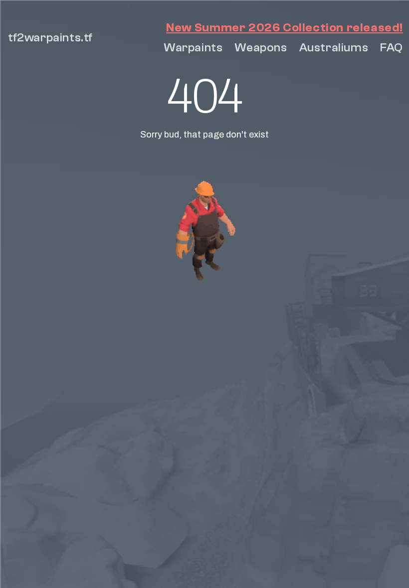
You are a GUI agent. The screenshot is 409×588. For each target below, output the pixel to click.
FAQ (391, 47)
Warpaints (193, 47)
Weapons (260, 47)
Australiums (334, 47)
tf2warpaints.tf (50, 37)
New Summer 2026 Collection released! (284, 27)
